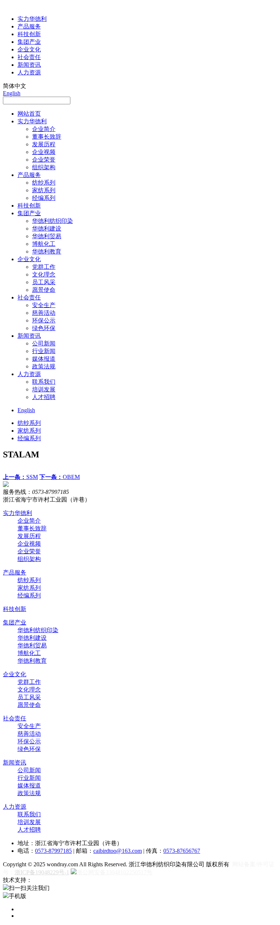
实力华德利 (32, 19)
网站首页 (29, 114)
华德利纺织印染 (52, 221)
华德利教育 (46, 251)
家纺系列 (43, 190)
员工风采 (43, 282)
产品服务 (29, 26)
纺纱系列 (43, 182)
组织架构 (43, 167)
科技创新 (29, 34)
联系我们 (43, 382)
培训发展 (43, 389)
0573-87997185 (53, 851)
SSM (20, 477)
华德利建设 (46, 228)
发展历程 (43, 144)
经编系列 (43, 198)
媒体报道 (43, 359)
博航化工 (43, 244)
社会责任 (29, 57)
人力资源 (29, 72)
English (11, 93)
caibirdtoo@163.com (117, 851)
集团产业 (29, 42)
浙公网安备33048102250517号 (114, 872)
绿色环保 (43, 328)
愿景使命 (43, 290)
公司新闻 (43, 343)
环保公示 (43, 320)
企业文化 (29, 49)
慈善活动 (43, 313)
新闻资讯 (29, 65)
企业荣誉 (43, 159)
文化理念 (43, 274)
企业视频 (43, 152)
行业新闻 (43, 351)
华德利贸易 (46, 236)
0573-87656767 (181, 851)
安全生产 (43, 305)
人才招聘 (43, 397)
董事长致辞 (46, 136)
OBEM (59, 477)
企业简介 (43, 129)
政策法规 (43, 366)
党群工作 (43, 267)
